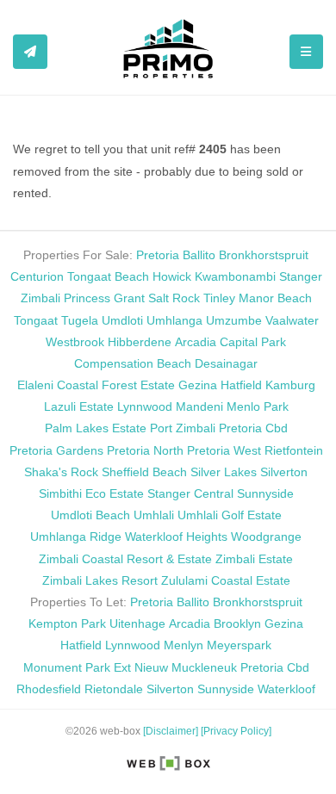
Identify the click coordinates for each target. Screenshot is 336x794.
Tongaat (36, 320)
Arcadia (195, 342)
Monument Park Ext (77, 667)
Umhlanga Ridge (75, 536)
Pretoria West (224, 450)
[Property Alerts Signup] (30, 51)
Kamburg (290, 385)
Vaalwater (292, 320)
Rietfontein (293, 450)
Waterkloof (286, 689)
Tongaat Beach (108, 276)
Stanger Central (190, 493)
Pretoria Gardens (56, 450)
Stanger (300, 276)
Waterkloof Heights (176, 536)
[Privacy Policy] (236, 731)
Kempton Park (67, 623)
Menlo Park (258, 406)
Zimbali (40, 298)
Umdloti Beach (90, 515)
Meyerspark (239, 645)
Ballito (199, 255)
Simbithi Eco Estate (91, 493)
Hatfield (241, 385)
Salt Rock (174, 298)
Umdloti (122, 320)
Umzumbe (234, 320)
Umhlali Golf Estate (229, 515)
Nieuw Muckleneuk (185, 667)
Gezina (197, 385)
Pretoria (157, 255)
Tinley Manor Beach (257, 298)
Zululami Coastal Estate (225, 580)
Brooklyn (237, 623)
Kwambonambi (235, 276)
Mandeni (199, 406)
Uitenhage (137, 623)
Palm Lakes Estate (95, 428)
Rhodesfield (48, 689)
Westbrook (75, 342)
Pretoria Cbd (253, 428)
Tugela (79, 320)
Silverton (284, 472)
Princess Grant (104, 298)
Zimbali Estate (254, 559)
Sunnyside (265, 493)
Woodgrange (266, 536)
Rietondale (113, 689)
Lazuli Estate (79, 406)
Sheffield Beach (144, 472)
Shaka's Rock (61, 472)
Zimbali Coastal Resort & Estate (125, 559)
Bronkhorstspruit (263, 255)
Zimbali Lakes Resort (100, 580)
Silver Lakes (223, 472)
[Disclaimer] (170, 731)
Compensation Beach (132, 363)
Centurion (37, 276)
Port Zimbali (182, 428)
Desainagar (226, 363)
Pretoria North (145, 450)
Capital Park (253, 342)
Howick (171, 276)
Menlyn (183, 645)
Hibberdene (139, 342)
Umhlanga (174, 320)
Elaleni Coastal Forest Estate (96, 385)
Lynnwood (144, 406)
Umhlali (154, 515)
